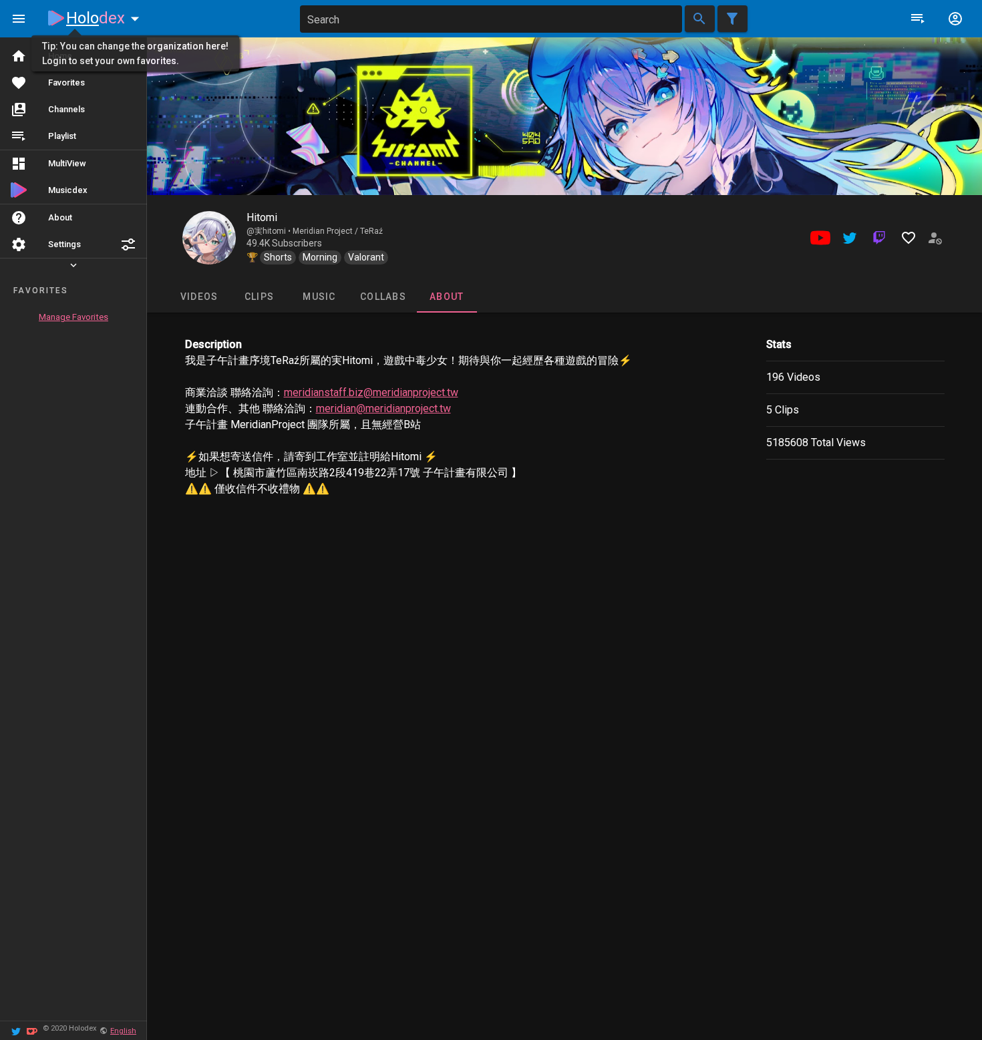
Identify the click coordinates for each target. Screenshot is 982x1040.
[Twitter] (16, 1030)
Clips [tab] (258, 296)
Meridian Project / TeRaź (338, 231)
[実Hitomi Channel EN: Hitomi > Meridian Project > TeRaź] (209, 238)
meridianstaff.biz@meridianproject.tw (371, 392)
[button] (128, 244)
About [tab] (447, 296)
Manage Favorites (73, 317)
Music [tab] (319, 296)
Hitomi (262, 217)
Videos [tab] (199, 296)
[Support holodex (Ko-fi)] (32, 1030)
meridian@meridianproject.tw (383, 408)
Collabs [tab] (383, 296)
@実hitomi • (270, 231)
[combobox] (491, 19)
